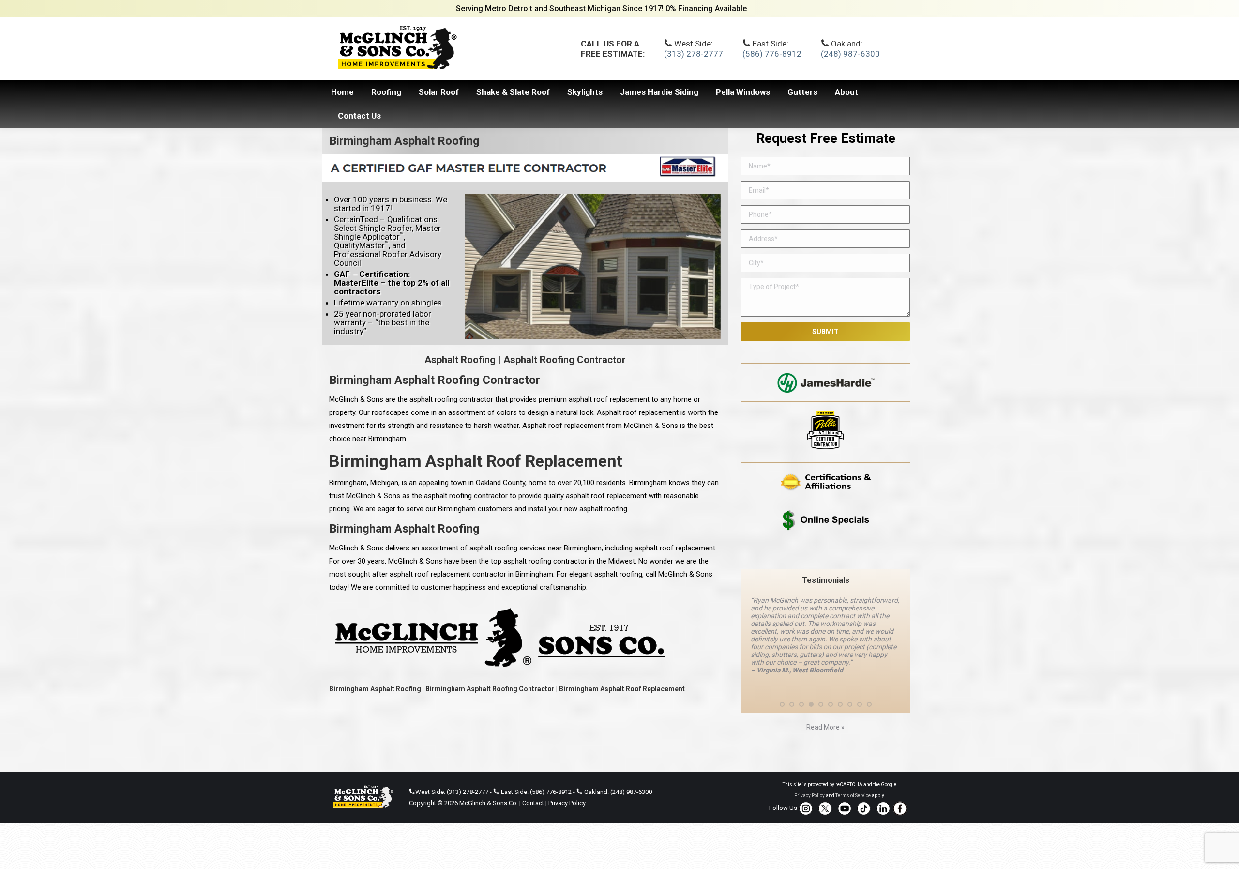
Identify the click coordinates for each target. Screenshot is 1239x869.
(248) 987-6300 (850, 54)
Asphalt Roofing (460, 360)
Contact (533, 803)
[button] (782, 704)
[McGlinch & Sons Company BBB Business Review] (825, 554)
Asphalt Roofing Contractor (564, 360)
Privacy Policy (567, 803)
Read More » (825, 727)
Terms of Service (853, 795)
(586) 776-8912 (771, 54)
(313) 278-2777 (693, 54)
